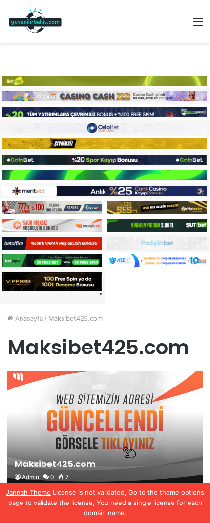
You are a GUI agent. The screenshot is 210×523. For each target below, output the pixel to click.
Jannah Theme (28, 492)
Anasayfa (28, 318)
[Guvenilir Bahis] (35, 21)
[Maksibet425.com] (104, 429)
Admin (30, 477)
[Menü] (198, 25)
